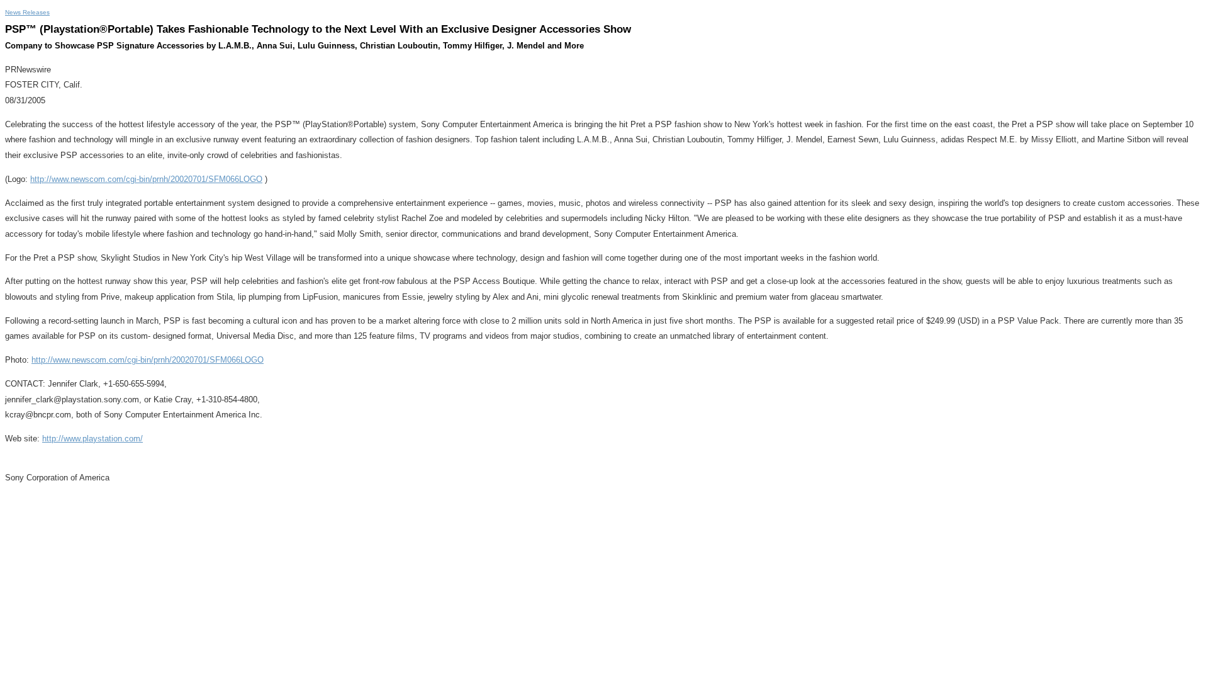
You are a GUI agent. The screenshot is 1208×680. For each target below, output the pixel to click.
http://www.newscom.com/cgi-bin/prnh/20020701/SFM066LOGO (146, 179)
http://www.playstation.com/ (92, 438)
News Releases (27, 12)
